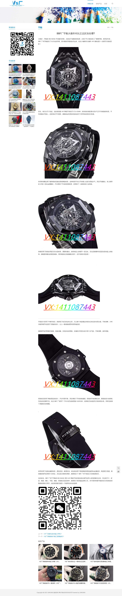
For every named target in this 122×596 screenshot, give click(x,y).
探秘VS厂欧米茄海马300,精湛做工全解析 (14, 125)
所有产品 (99, 4)
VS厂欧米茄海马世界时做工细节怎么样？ (15, 100)
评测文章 (90, 4)
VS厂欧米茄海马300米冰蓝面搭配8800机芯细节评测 (15, 74)
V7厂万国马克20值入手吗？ (53, 534)
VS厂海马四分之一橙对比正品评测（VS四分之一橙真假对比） (76, 561)
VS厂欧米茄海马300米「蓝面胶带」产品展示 (28, 125)
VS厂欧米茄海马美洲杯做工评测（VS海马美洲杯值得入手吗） (101, 561)
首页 (105, 4)
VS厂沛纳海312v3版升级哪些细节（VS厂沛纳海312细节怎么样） (76, 583)
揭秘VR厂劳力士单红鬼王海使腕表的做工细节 (29, 100)
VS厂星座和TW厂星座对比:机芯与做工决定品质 (29, 87)
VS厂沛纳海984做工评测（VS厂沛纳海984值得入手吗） (50, 561)
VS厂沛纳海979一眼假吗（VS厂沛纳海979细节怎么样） (50, 583)
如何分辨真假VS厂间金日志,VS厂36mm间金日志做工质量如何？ (15, 112)
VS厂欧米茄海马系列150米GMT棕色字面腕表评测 (29, 74)
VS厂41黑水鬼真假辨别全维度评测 (29, 112)
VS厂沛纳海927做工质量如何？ (54, 536)
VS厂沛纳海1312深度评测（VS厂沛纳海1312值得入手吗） (101, 583)
